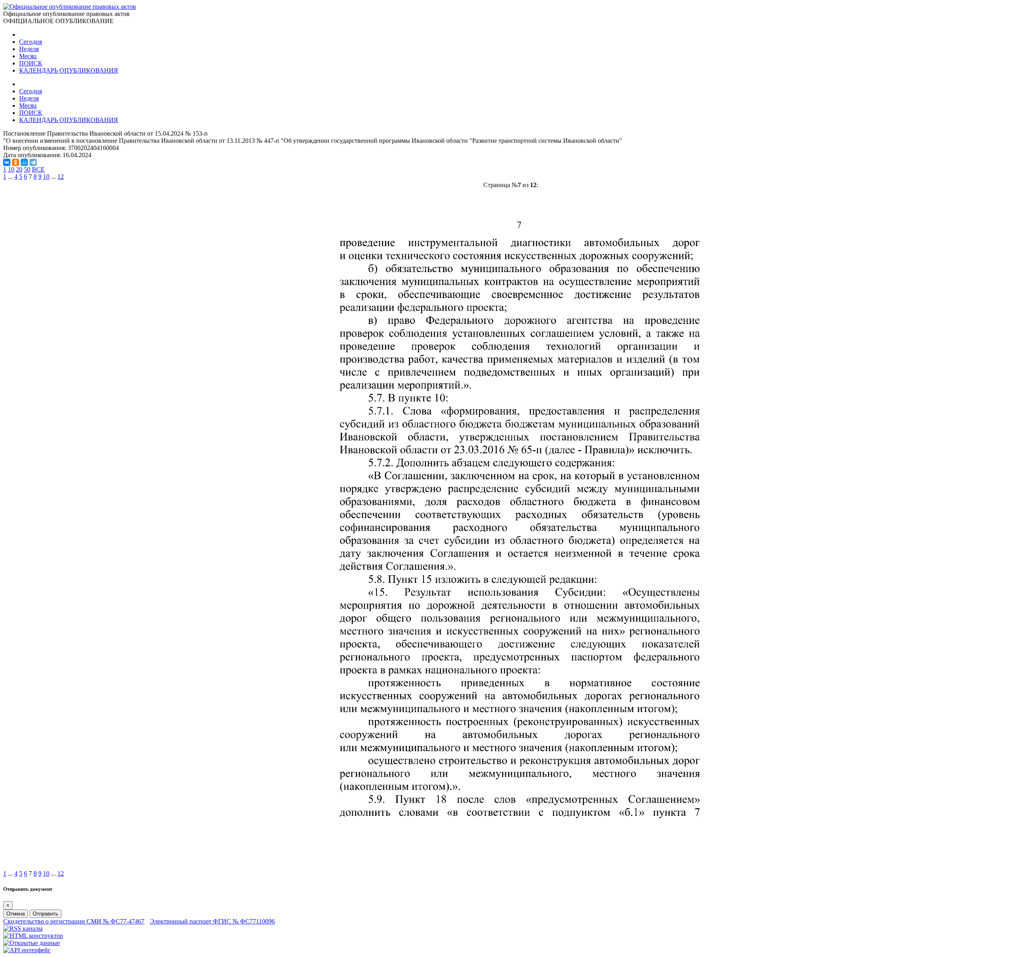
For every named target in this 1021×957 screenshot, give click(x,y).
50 (27, 169)
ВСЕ (38, 169)
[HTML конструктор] (33, 935)
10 (11, 169)
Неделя (29, 48)
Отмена (15, 914)
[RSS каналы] (23, 928)
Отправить (45, 914)
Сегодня (30, 41)
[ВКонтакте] (6, 162)
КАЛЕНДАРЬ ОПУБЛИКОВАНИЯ (68, 70)
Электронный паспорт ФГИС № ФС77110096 (212, 921)
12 (60, 176)
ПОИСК (30, 63)
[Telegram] (33, 162)
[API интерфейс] (27, 950)
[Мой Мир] (24, 162)
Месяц (28, 56)
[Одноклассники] (15, 162)
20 (19, 169)
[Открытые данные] (31, 942)
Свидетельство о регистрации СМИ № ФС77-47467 (73, 921)
